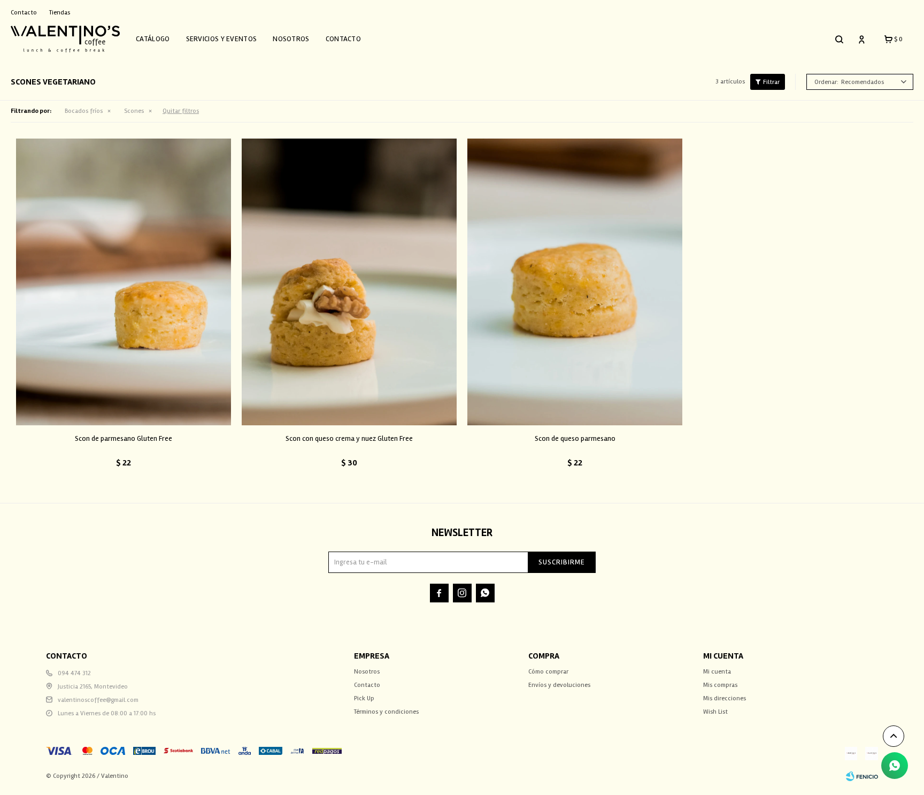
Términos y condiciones (386, 712)
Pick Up (364, 698)
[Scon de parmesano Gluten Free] (123, 282)
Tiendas (59, 13)
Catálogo (153, 38)
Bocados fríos (84, 111)
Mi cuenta (717, 672)
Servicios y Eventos (221, 38)
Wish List (715, 712)
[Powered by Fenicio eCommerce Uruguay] (862, 776)
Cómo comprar (548, 672)
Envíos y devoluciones (559, 685)
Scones (134, 111)
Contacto (343, 38)
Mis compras (720, 685)
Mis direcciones (724, 698)
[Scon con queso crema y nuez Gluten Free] (349, 282)
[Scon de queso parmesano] (574, 282)
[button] (839, 39)
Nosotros (291, 38)
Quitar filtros (181, 111)
